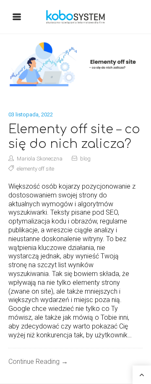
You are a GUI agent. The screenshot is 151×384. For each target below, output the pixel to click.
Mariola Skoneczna (39, 158)
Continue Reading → (38, 362)
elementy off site (35, 169)
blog (85, 158)
